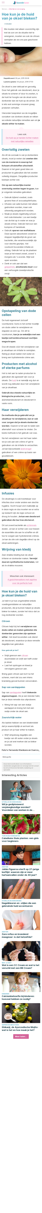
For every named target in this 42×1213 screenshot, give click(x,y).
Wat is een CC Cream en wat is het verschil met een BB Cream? (20, 966)
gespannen (9, 267)
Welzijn (4, 9)
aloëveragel (26, 449)
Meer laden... (21, 1036)
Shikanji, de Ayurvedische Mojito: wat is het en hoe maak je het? (20, 1028)
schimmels (31, 525)
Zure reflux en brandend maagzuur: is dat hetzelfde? (17, 935)
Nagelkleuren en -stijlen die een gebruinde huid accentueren (19, 904)
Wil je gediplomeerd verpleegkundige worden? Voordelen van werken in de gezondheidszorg (17, 807)
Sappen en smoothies (10, 1025)
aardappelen (15, 692)
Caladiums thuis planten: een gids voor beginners (20, 839)
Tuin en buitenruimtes (11, 836)
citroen (25, 655)
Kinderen (5, 994)
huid (14, 380)
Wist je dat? (7, 963)
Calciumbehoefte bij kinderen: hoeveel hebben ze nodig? (18, 997)
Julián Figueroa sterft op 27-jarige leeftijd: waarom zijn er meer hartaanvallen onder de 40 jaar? (20, 872)
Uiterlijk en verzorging (17, 9)
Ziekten (5, 867)
